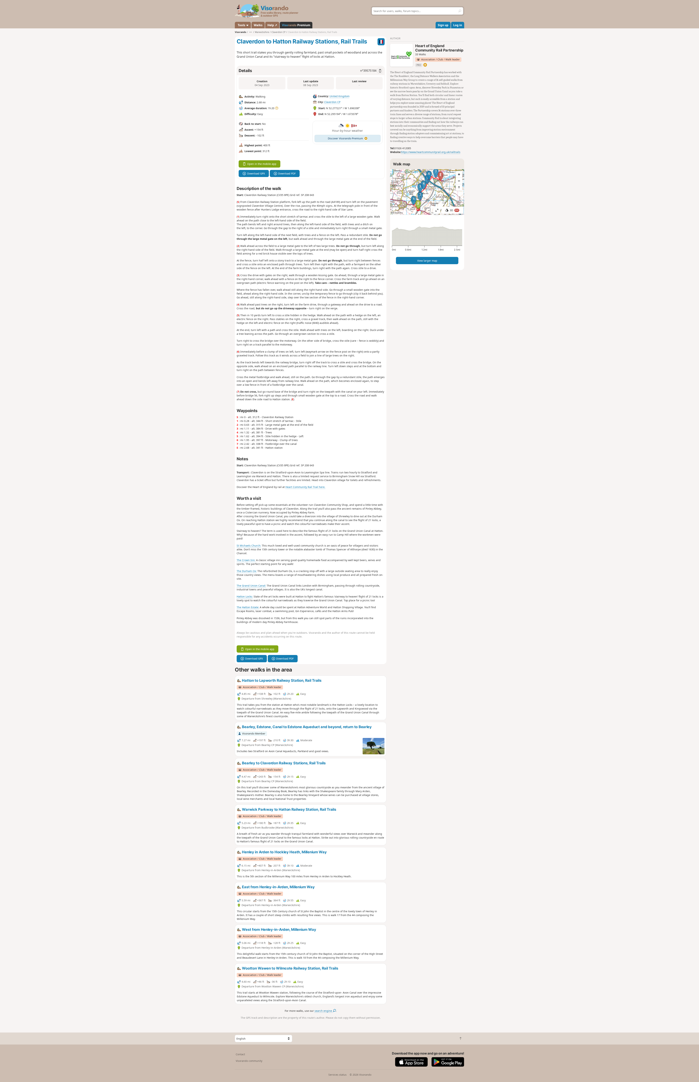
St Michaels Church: (249, 545)
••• (250, 32)
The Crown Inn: (246, 560)
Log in (457, 25)
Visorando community (249, 1061)
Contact (240, 1054)
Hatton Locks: (245, 596)
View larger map (427, 260)
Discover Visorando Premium (345, 138)
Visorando (240, 32)
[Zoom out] (459, 181)
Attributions (397, 212)
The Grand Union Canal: (251, 585)
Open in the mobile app (261, 164)
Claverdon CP (332, 102)
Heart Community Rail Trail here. (305, 487)
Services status (337, 1074)
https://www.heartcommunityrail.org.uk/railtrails (430, 152)
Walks (258, 25)
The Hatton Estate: (248, 607)
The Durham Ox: (247, 571)
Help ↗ (272, 25)
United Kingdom (339, 96)
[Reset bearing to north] (459, 187)
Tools (241, 25)
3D (454, 210)
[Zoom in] (459, 174)
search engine (324, 1010)
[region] (427, 192)
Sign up (443, 25)
